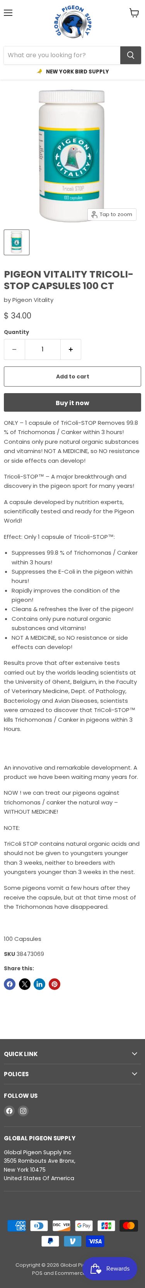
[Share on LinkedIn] (39, 984)
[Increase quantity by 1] (71, 349)
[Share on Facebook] (9, 984)
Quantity (16, 332)
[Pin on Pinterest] (54, 984)
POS (37, 1273)
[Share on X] (25, 984)
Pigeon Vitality (32, 300)
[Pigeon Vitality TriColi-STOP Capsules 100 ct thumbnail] (16, 242)
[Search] (130, 55)
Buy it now (72, 403)
